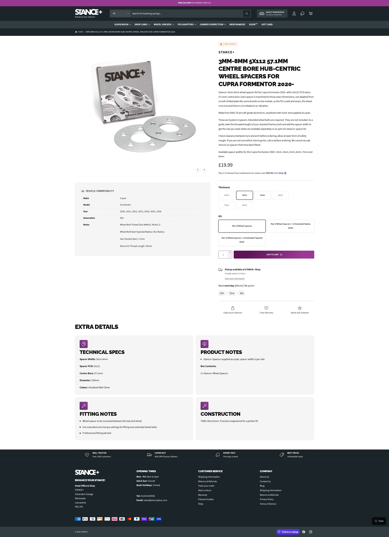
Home (80, 31)
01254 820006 (148, 496)
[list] (194, 387)
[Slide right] (204, 169)
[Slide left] (198, 169)
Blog (262, 485)
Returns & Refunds (207, 481)
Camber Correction (211, 24)
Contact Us (265, 481)
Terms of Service (268, 504)
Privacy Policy (267, 499)
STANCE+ (227, 52)
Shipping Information (209, 477)
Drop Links (141, 24)
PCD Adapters (186, 24)
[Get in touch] (302, 13)
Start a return (204, 490)
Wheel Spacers (162, 24)
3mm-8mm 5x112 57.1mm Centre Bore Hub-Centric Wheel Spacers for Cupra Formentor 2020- (131, 31)
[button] (310, 13)
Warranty (202, 495)
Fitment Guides (206, 499)
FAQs (200, 504)
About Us (264, 477)
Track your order (206, 485)
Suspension (121, 24)
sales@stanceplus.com (155, 500)
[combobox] (191, 13)
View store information (234, 278)
